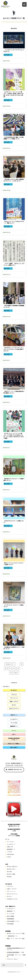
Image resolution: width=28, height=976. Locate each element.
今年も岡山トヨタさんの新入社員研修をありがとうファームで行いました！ (14, 180)
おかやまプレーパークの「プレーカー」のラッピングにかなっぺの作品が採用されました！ (14, 349)
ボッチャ (14, 705)
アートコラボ (14, 723)
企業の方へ (13, 715)
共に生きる (13, 690)
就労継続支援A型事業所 (14, 824)
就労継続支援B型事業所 (14, 829)
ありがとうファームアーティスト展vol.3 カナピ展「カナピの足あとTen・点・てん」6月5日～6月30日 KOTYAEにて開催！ (14, 436)
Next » (16, 672)
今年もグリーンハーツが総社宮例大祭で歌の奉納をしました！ (14, 392)
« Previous (8, 664)
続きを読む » (8, 55)
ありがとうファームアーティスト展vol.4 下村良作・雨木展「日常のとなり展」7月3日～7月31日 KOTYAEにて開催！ (14, 94)
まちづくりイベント (14, 708)
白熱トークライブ (14, 701)
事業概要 (8, 946)
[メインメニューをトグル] (24, 4)
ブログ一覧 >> (6, 686)
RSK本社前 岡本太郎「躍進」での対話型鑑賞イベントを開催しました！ (14, 138)
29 (21, 664)
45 (10, 672)
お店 (13, 734)
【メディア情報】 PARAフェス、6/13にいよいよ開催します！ (14, 264)
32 (14, 668)
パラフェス (14, 694)
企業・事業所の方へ (10, 906)
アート (13, 730)
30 (5, 668)
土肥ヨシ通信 (13, 747)
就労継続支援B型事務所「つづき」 (14, 739)
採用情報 (8, 931)
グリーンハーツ (14, 698)
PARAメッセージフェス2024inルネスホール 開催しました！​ (14, 222)
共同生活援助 (14, 834)
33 (18, 668)
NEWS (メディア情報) (13, 743)
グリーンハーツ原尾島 (14, 835)
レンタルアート (14, 719)
